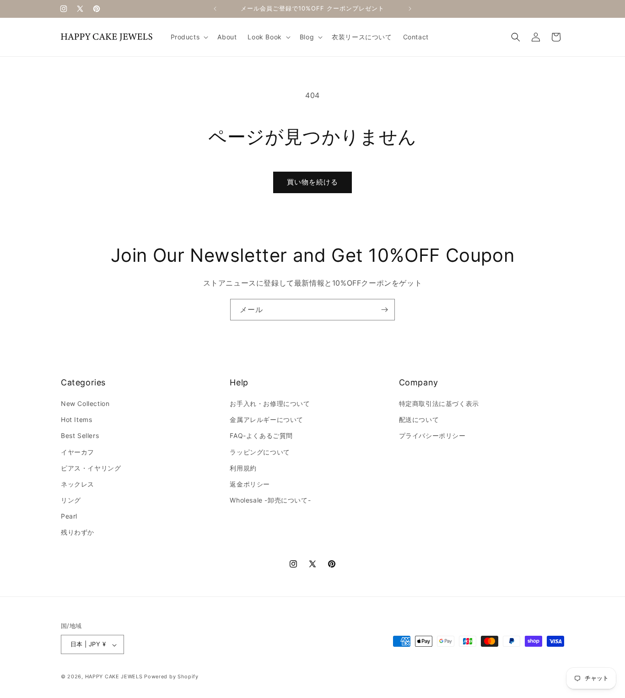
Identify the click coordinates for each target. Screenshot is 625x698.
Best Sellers (80, 436)
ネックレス (77, 484)
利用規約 (243, 468)
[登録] (384, 309)
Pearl (69, 516)
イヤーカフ (77, 452)
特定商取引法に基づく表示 (439, 403)
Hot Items (76, 420)
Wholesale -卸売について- (270, 500)
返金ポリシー (250, 484)
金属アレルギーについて (266, 420)
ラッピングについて (260, 452)
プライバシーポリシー (432, 436)
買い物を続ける (312, 182)
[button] (188, 37)
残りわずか (77, 532)
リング (71, 500)
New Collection (85, 403)
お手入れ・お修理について (270, 403)
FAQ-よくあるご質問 (261, 436)
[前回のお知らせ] (215, 8)
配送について (419, 420)
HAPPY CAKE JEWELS (114, 677)
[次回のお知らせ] (410, 8)
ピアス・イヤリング (91, 468)
